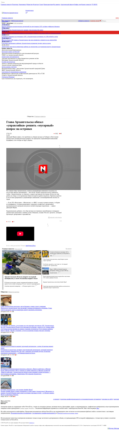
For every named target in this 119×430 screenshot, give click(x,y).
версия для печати (56, 217)
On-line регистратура (8, 62)
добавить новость (83, 21)
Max (97, 408)
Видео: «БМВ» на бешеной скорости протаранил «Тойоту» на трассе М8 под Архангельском (31, 33)
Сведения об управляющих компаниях (14, 72)
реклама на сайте (107, 399)
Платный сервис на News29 (10, 52)
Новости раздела (14, 292)
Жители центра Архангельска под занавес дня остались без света (22, 30)
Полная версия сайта (8, 6)
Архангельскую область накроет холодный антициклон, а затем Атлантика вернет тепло (21, 277)
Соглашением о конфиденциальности (44, 413)
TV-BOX (94, 4)
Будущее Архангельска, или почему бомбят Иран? (55, 282)
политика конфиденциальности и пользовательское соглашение (80, 399)
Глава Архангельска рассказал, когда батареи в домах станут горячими (23, 306)
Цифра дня (77, 4)
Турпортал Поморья (8, 77)
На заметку (56, 4)
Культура (36, 4)
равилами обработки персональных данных (68, 413)
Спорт (41, 4)
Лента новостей (18, 249)
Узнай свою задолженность (10, 57)
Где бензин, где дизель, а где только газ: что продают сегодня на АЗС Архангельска (55, 265)
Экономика (22, 4)
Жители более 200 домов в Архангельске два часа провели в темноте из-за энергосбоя (29, 40)
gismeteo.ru (31, 422)
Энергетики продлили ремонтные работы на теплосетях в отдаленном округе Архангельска (31, 46)
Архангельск (29, 10)
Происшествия (48, 4)
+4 (26, 12)
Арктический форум (67, 4)
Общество (29, 4)
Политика (15, 4)
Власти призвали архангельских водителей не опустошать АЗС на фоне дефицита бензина (31, 26)
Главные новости (6, 4)
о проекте (56, 399)
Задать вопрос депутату (9, 67)
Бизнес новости (86, 4)
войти (117, 18)
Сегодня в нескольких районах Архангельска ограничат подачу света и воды (26, 43)
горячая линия (94, 21)
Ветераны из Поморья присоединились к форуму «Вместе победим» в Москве (26, 369)
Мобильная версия (17, 21)
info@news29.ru (31, 245)
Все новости (68, 248)
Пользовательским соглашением (21, 413)
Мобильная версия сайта (9, 399)
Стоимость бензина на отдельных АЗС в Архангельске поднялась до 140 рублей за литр (30, 36)
